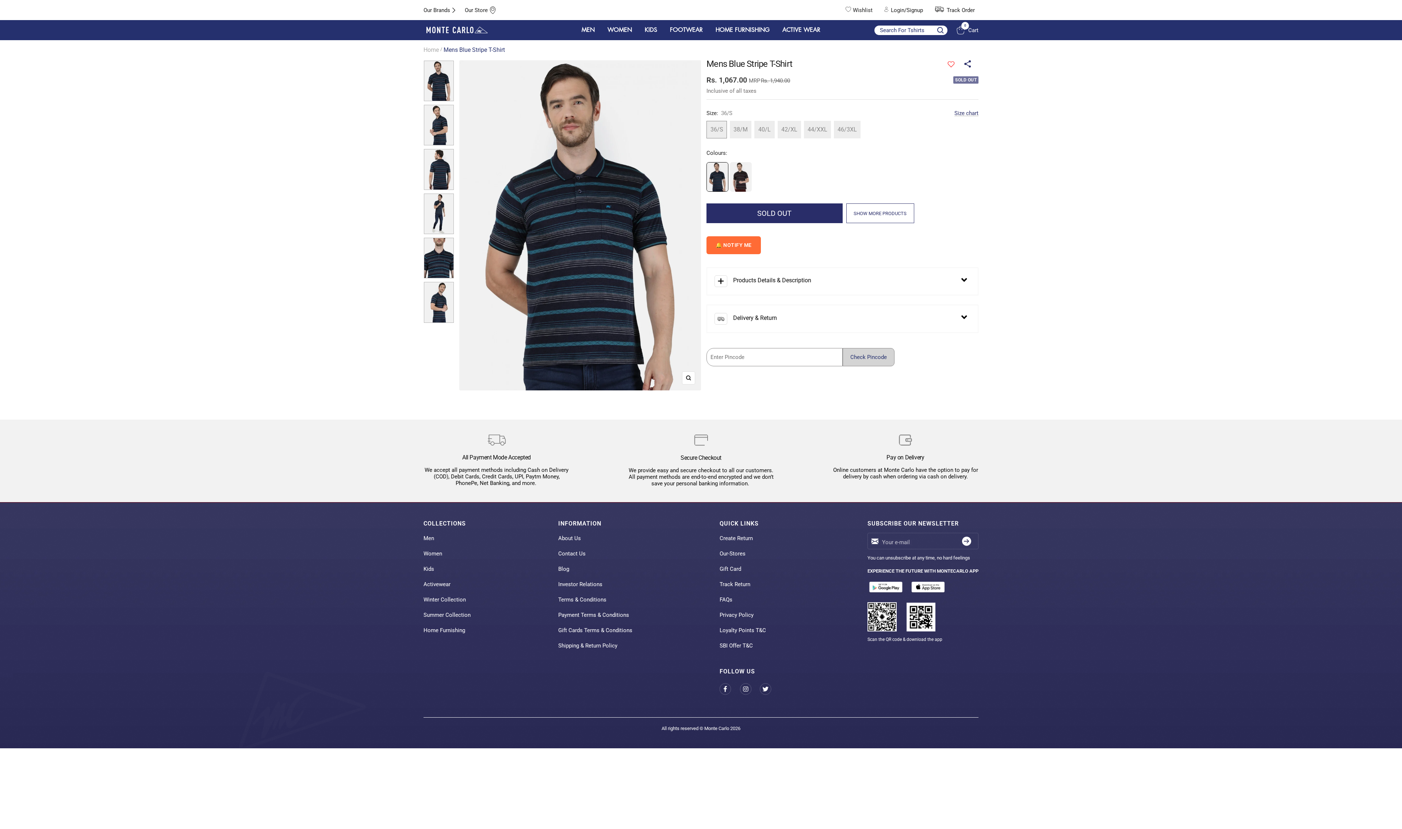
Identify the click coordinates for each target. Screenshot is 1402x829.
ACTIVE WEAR (801, 30)
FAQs (726, 599)
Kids (429, 569)
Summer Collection (447, 615)
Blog (563, 569)
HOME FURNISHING (743, 30)
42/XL (789, 129)
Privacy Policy (737, 615)
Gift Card (730, 569)
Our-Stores (733, 553)
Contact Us (572, 553)
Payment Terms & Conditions (593, 615)
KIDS (651, 30)
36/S (716, 129)
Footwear (686, 30)
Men (429, 538)
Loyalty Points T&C (743, 630)
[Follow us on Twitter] (770, 689)
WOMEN (620, 30)
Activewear (437, 584)
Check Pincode (868, 357)
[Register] (966, 541)
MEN (588, 30)
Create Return (736, 538)
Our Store (476, 10)
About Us (569, 538)
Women (433, 553)
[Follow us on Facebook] (730, 689)
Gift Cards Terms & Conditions (595, 630)
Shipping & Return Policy (587, 645)
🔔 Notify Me (734, 245)
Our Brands (437, 10)
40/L (764, 129)
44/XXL (817, 129)
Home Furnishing (444, 630)
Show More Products (880, 213)
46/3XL (847, 129)
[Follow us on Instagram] (750, 689)
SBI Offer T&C (736, 645)
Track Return (735, 584)
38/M (740, 129)
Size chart (966, 113)
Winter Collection (445, 599)
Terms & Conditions (582, 599)
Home (431, 49)
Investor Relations (580, 584)
